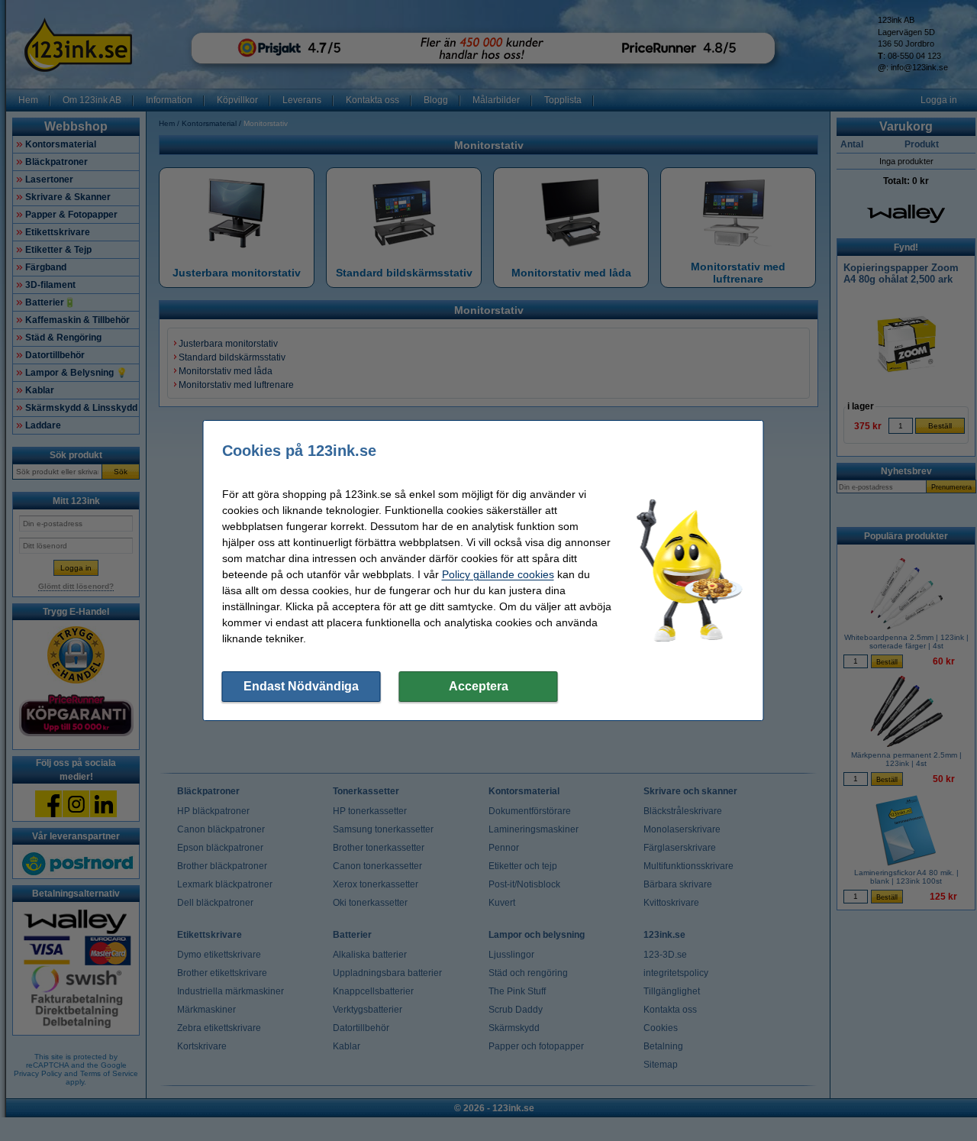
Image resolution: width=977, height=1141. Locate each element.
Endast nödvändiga (301, 686)
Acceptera (478, 686)
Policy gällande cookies (498, 574)
